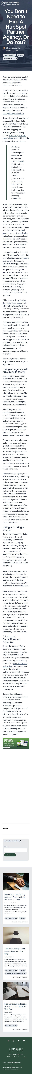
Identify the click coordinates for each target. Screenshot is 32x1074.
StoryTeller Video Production (15, 1067)
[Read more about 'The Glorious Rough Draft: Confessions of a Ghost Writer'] (16, 935)
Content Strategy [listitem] (11, 918)
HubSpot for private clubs (13, 113)
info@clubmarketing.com (15, 1062)
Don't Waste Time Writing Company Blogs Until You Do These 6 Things (14, 897)
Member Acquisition (10, 58)
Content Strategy (9, 55)
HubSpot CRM (17, 161)
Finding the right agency (12, 473)
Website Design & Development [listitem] (15, 973)
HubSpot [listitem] (22, 918)
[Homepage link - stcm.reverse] (16, 1051)
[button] (29, 3)
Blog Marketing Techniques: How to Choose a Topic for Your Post (15, 1006)
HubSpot (20, 55)
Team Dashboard (15, 1069)
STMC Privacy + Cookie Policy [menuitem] (15, 1054)
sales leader (22, 233)
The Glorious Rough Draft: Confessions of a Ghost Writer (14, 951)
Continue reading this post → (20, 922)
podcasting (7, 666)
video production (20, 663)
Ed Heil (8, 48)
